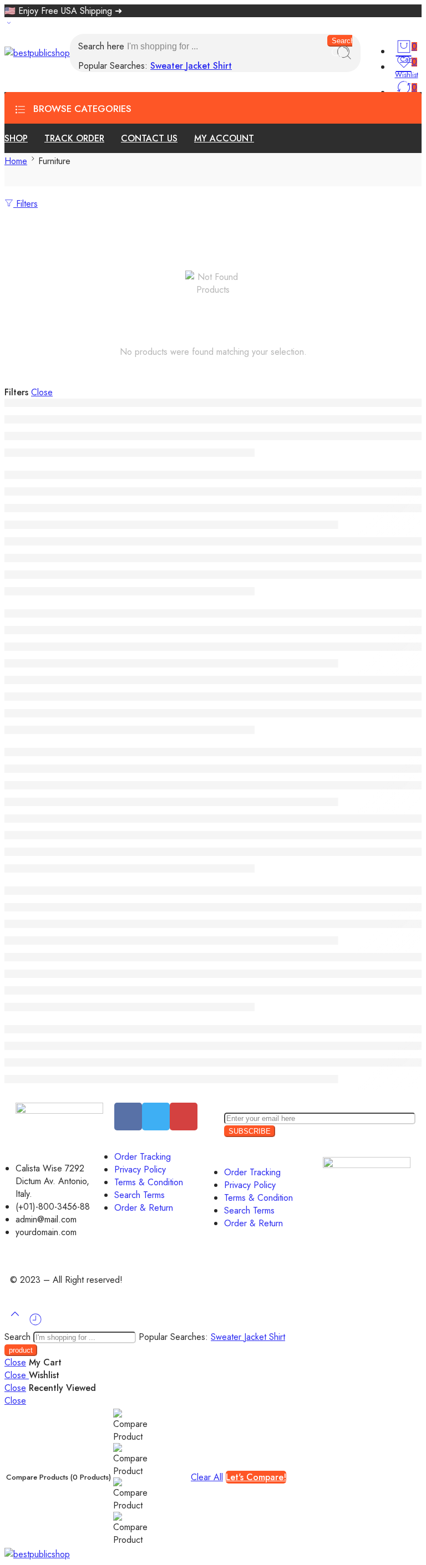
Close (42, 392)
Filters (25, 203)
